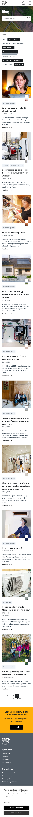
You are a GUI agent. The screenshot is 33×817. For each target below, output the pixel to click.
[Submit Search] (28, 18)
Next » (19, 698)
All (4, 39)
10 (13, 698)
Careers (5, 757)
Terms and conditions (10, 773)
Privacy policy (7, 776)
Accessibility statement (10, 782)
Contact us (6, 754)
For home (5, 760)
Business (18, 64)
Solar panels (7, 64)
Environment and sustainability (13, 43)
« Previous (6, 696)
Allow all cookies (16, 808)
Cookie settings (16, 813)
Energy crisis (13, 39)
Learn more (7, 802)
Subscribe (16, 727)
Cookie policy (7, 779)
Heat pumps (7, 48)
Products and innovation (11, 60)
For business (6, 763)
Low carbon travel (9, 56)
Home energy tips (9, 52)
